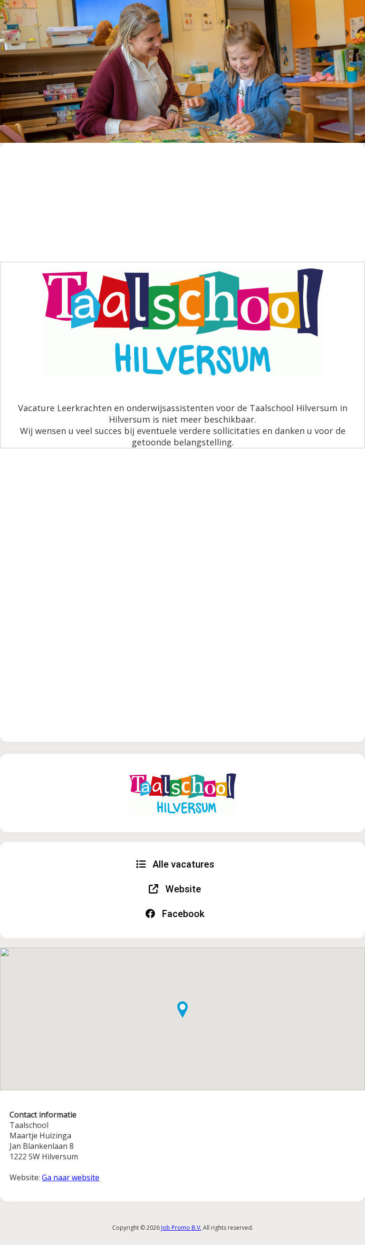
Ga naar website (70, 1177)
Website (182, 889)
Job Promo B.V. (181, 1228)
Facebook (182, 913)
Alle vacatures (182, 864)
